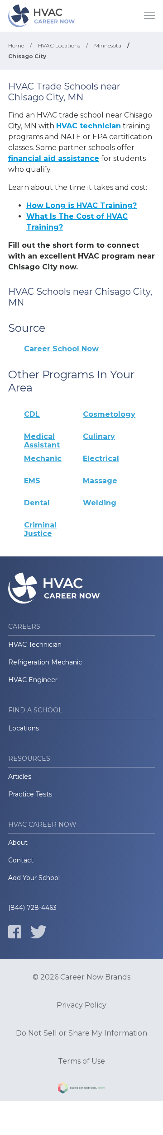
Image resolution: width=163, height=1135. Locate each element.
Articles (19, 776)
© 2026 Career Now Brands (81, 977)
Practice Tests (30, 794)
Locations (23, 728)
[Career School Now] (81, 1089)
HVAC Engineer (33, 680)
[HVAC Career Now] (42, 16)
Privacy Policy (81, 1005)
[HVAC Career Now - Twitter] (38, 931)
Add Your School (34, 878)
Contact (21, 860)
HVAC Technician (35, 644)
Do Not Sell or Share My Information (81, 1033)
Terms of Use (81, 1061)
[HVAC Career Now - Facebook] (14, 931)
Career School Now (61, 348)
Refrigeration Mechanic (45, 662)
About (18, 842)
